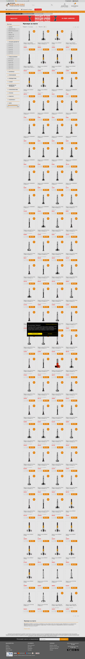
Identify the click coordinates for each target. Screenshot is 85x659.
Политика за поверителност (51, 324)
